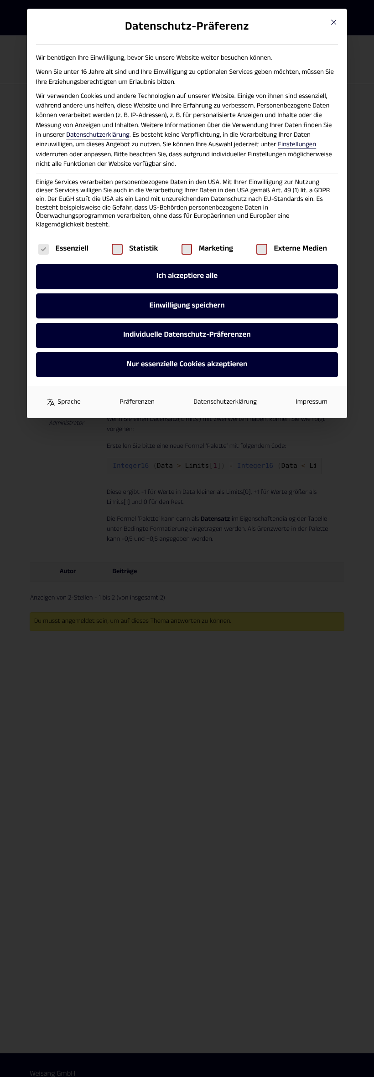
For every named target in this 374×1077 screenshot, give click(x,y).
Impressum (311, 402)
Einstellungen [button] (297, 144)
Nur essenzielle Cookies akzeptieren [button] (187, 364)
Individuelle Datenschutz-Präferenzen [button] (187, 334)
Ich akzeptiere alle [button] (187, 276)
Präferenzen (137, 402)
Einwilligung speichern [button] (186, 305)
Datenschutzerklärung (97, 135)
